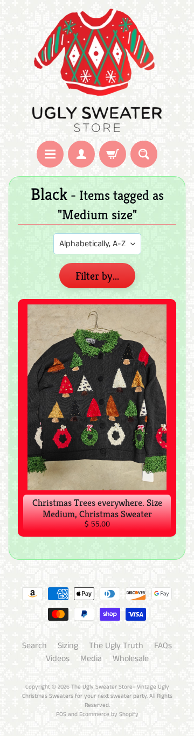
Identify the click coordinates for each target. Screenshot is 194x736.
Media (91, 658)
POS (61, 714)
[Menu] (50, 154)
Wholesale (131, 658)
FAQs (163, 646)
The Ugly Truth (116, 646)
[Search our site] (143, 154)
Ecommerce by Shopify (108, 714)
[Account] (81, 154)
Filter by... (97, 276)
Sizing (68, 646)
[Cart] (112, 154)
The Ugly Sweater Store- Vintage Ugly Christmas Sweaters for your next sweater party (95, 691)
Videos (58, 658)
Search (34, 646)
